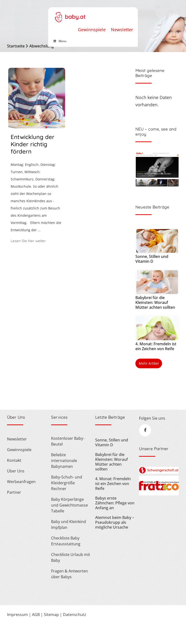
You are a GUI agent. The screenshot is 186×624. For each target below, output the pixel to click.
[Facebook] (145, 430)
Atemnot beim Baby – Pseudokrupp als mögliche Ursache (114, 522)
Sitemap (51, 614)
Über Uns (15, 471)
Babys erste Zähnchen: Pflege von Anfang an (114, 502)
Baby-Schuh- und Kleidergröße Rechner (66, 482)
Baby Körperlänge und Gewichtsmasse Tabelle (69, 505)
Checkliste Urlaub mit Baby (70, 557)
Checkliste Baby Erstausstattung (65, 541)
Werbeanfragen (21, 481)
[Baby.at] (70, 14)
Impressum (17, 614)
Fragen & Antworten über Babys (69, 573)
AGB (36, 614)
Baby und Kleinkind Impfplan (68, 524)
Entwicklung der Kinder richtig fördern (32, 144)
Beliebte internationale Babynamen (64, 460)
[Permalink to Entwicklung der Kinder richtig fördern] (36, 127)
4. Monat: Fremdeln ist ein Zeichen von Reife (155, 346)
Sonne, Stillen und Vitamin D (151, 259)
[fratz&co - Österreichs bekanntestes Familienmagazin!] (158, 494)
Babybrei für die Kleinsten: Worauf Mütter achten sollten (155, 302)
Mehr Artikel (149, 363)
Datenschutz (74, 614)
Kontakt (14, 460)
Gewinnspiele (92, 29)
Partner (14, 492)
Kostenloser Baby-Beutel (67, 441)
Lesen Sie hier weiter (28, 241)
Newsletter (122, 29)
